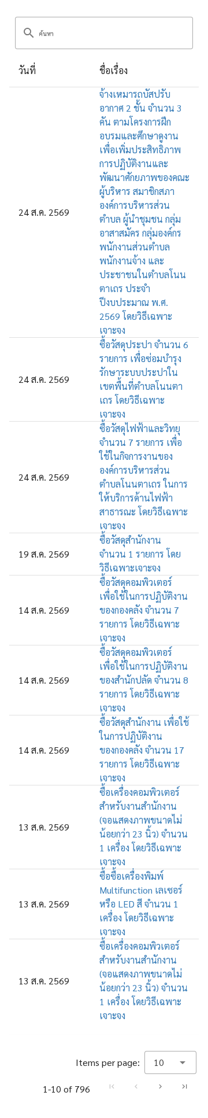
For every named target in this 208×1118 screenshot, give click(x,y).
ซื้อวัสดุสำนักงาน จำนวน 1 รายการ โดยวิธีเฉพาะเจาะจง (140, 554)
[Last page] (184, 1086)
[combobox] (170, 1062)
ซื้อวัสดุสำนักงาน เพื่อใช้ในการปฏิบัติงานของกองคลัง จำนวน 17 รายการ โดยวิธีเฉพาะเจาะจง (144, 750)
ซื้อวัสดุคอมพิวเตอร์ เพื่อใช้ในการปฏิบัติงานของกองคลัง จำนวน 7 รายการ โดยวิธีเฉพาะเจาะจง (143, 610)
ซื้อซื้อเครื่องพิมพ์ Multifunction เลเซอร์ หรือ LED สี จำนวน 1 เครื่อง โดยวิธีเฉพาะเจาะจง (141, 904)
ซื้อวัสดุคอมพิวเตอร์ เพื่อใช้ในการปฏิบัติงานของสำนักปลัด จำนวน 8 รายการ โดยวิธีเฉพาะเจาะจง (143, 680)
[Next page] (160, 1086)
